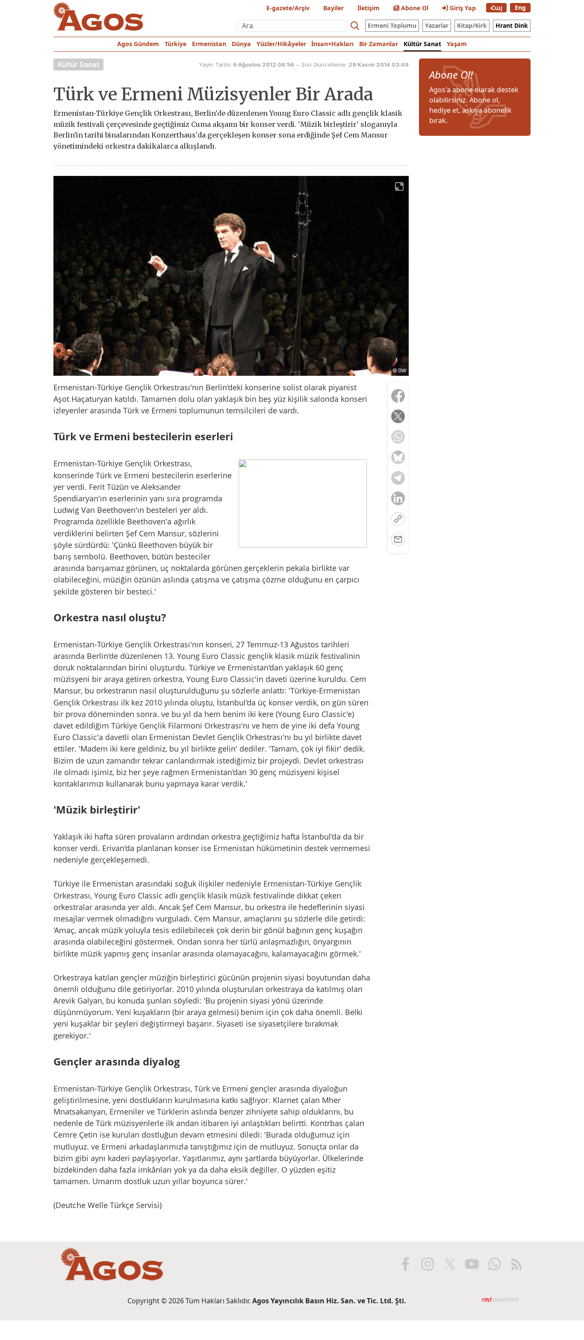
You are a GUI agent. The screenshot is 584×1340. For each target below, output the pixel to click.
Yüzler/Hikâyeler (281, 44)
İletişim (368, 8)
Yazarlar (436, 25)
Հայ (496, 7)
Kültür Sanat (422, 44)
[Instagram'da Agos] (428, 1264)
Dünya (241, 44)
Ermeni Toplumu (392, 25)
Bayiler (333, 8)
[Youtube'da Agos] (472, 1264)
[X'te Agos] (450, 1264)
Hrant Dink (512, 25)
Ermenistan (209, 44)
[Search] (355, 26)
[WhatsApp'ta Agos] (494, 1264)
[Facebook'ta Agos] (405, 1264)
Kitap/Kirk (472, 25)
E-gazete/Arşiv (288, 8)
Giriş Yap (462, 8)
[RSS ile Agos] (516, 1264)
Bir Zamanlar (378, 44)
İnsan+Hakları (332, 44)
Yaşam (457, 44)
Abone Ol (413, 8)
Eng (520, 7)
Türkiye (175, 44)
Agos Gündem (138, 44)
